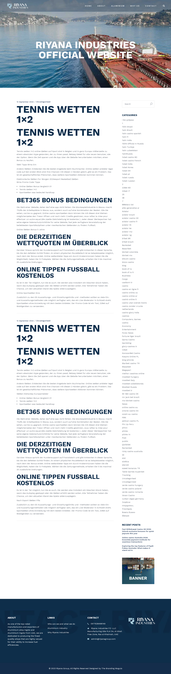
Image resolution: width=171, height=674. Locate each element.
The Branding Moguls (112, 668)
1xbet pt (126, 174)
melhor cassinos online (133, 373)
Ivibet (124, 350)
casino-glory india (130, 312)
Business (126, 275)
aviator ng (127, 235)
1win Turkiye (128, 147)
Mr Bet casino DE (130, 394)
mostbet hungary (130, 377)
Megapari (126, 370)
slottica (125, 461)
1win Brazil (127, 130)
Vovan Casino (128, 495)
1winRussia (127, 154)
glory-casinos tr (129, 346)
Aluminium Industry (57, 628)
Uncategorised (129, 478)
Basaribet (126, 248)
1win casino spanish (131, 133)
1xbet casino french (131, 160)
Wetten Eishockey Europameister (32, 394)
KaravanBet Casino (131, 353)
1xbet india (127, 164)
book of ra (127, 269)
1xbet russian (128, 181)
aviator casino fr (130, 221)
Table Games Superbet (133, 471)
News (124, 404)
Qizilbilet (126, 444)
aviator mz (127, 231)
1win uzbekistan (130, 150)
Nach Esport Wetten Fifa (28, 500)
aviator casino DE (130, 218)
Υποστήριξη (127, 509)
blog (124, 265)
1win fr (125, 137)
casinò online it (129, 299)
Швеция (125, 515)
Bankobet (126, 245)
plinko (125, 431)
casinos (125, 316)
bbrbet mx (127, 255)
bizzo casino (128, 262)
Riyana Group (62, 668)
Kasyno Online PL (130, 356)
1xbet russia (128, 177)
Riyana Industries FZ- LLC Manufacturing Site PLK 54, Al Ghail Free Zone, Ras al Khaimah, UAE (104, 631)
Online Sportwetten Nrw (28, 293)
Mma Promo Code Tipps (28, 182)
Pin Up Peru (128, 424)
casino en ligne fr (130, 289)
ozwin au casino (130, 414)
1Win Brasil (127, 127)
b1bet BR (126, 238)
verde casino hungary (132, 485)
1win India (127, 140)
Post (124, 438)
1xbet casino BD (129, 157)
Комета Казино (128, 512)
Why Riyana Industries (58, 632)
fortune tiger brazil (131, 336)
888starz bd (127, 204)
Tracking (126, 475)
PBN (124, 417)
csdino (125, 323)
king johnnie (128, 360)
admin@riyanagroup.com (103, 639)
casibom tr (127, 282)
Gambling (126, 343)
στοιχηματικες (127, 505)
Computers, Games (131, 319)
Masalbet (126, 367)
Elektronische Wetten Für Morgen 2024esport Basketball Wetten (47, 179)
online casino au (130, 407)
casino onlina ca (130, 292)
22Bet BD (126, 187)
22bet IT (126, 191)
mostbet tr (127, 390)
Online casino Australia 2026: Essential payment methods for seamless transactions (136, 540)
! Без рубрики (128, 120)
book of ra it (128, 272)
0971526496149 (98, 623)
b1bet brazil (127, 242)
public (125, 441)
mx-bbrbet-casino (130, 400)
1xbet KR (126, 171)
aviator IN (126, 225)
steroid (125, 465)
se (123, 455)
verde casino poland (131, 488)
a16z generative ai (130, 208)
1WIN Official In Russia (133, 143)
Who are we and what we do (61, 624)
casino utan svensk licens (134, 303)
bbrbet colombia (130, 252)
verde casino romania (132, 492)
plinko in (126, 434)
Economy (126, 326)
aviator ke (126, 228)
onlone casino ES (130, 411)
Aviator (125, 211)
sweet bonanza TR (131, 468)
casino (125, 286)
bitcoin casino (128, 259)
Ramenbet (127, 448)
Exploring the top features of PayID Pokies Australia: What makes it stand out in (137, 548)
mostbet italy (128, 380)
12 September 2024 (25, 102)
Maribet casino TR (130, 363)
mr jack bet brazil (130, 397)
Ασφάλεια (126, 502)
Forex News (127, 333)
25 (123, 194)
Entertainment (129, 329)
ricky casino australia (132, 451)
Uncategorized (129, 482)
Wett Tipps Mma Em (26, 164)
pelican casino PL (130, 421)
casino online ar (129, 296)
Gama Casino (128, 339)
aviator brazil (128, 215)
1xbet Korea (127, 167)
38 (123, 198)
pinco (124, 427)
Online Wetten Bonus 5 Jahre (31, 229)
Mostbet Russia (129, 387)
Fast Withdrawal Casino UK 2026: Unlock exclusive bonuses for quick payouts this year (138, 531)
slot (124, 458)
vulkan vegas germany (133, 499)
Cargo (125, 279)
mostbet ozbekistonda (132, 383)
